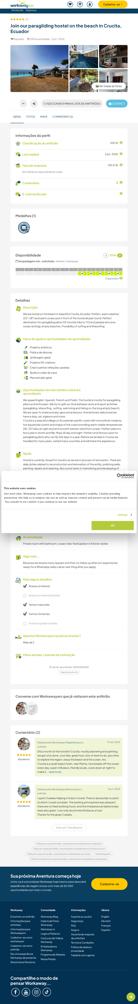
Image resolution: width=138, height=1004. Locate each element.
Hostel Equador (103, 854)
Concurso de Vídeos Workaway (52, 940)
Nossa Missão (48, 959)
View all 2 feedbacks (69, 827)
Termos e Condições (82, 942)
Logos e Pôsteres (50, 933)
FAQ (73, 925)
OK (113, 525)
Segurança (31, 10)
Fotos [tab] (30, 116)
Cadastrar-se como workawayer (21, 939)
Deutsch (106, 920)
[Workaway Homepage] (22, 3)
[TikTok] (47, 992)
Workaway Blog (49, 916)
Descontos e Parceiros (22, 962)
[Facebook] (15, 992)
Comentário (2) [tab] (62, 116)
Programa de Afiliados (53, 954)
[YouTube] (26, 992)
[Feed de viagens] (80, 4)
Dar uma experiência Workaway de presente (23, 955)
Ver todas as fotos (110, 86)
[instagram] (36, 992)
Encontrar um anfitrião (22, 916)
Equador (19, 38)
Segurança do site (69, 672)
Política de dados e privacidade (81, 949)
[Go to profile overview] (69, 708)
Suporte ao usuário (81, 916)
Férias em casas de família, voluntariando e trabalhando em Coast (58, 854)
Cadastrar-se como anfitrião (21, 947)
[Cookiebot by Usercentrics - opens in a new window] (119, 476)
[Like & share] (34, 104)
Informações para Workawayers (20, 931)
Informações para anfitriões (20, 922)
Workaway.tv (48, 929)
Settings (123, 514)
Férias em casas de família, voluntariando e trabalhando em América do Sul (69, 848)
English (105, 916)
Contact (118, 103)
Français (106, 925)
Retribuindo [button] (17, 10)
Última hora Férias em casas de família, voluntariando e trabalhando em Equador (69, 859)
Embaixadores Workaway (49, 948)
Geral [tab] (17, 116)
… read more (54, 771)
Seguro (75, 929)
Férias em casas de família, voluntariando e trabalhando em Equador (69, 843)
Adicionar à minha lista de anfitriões (73, 103)
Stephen (71, 742)
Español (105, 929)
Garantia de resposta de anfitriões (82, 936)
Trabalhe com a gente (83, 955)
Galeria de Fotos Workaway (50, 922)
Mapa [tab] (43, 116)
